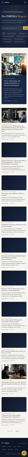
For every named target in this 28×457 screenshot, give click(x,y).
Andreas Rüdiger (7, 100)
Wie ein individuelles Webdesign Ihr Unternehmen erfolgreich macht (12, 320)
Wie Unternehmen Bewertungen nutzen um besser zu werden (13, 352)
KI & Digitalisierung (23, 33)
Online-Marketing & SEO (8, 349)
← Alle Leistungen (22, 443)
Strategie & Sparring (7, 39)
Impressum (4, 449)
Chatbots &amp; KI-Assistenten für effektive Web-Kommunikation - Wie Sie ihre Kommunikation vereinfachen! (14, 162)
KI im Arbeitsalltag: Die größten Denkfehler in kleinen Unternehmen (12, 83)
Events (14, 446)
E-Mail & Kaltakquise (7, 41)
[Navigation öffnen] (24, 2)
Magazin (9, 446)
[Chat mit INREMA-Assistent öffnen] (24, 453)
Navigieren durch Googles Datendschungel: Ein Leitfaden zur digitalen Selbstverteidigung (14, 257)
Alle (3, 33)
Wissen (19, 446)
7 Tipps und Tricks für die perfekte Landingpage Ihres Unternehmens (11, 416)
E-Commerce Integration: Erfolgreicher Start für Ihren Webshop (14, 225)
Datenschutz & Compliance (8, 36)
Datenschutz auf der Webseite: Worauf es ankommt (13, 194)
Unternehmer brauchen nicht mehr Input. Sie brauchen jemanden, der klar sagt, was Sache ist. (14, 384)
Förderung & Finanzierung (19, 41)
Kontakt (16, 449)
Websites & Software (11, 33)
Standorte (4, 446)
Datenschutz (10, 449)
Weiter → (18, 431)
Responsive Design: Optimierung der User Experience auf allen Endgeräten (13, 289)
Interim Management (18, 39)
